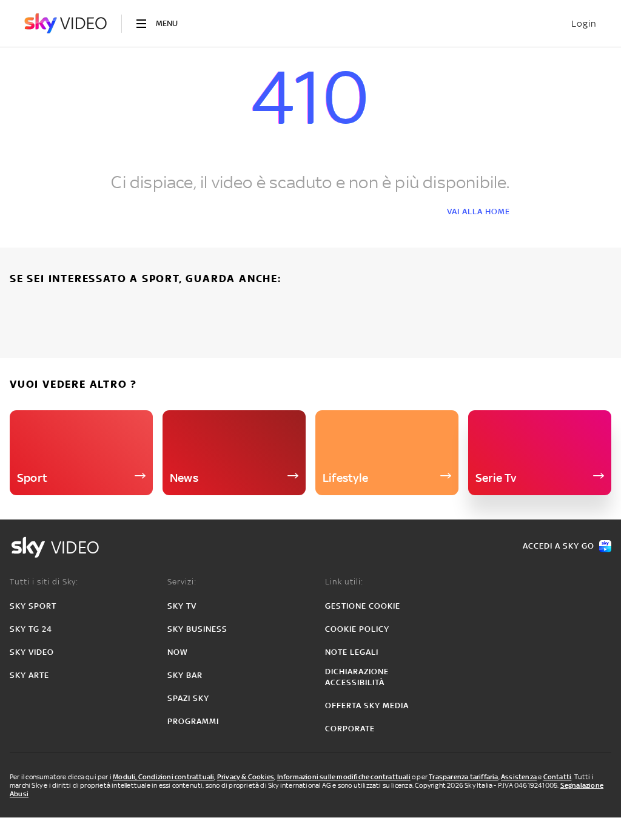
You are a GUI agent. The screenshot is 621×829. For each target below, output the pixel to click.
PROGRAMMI (193, 721)
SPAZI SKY (188, 698)
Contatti (557, 777)
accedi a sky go (558, 545)
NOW (177, 652)
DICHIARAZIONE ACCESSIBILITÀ (357, 677)
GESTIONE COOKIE (362, 606)
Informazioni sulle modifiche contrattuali (344, 777)
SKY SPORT (33, 606)
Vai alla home (478, 211)
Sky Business (197, 629)
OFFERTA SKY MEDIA (367, 705)
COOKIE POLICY (357, 629)
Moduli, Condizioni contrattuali (163, 777)
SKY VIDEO (32, 652)
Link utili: (344, 581)
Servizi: (181, 581)
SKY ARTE (29, 675)
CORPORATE (350, 728)
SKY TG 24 (31, 629)
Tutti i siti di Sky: (44, 581)
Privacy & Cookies (245, 777)
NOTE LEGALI (351, 652)
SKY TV (181, 606)
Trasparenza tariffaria (463, 777)
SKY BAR (185, 675)
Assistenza (519, 777)
